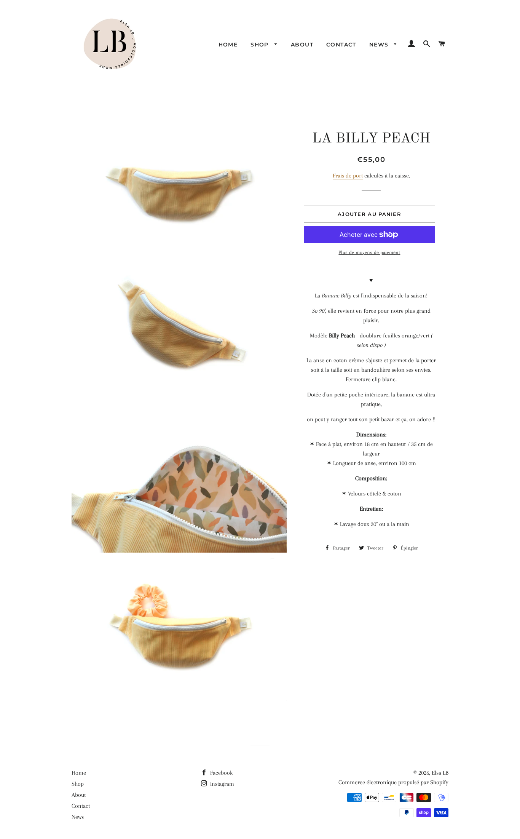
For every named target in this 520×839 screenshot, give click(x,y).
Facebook (221, 772)
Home (228, 44)
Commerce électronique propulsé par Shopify (393, 782)
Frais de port (348, 175)
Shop (260, 44)
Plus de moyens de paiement (369, 252)
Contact (341, 44)
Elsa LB (440, 772)
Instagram (221, 783)
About (302, 44)
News (380, 44)
